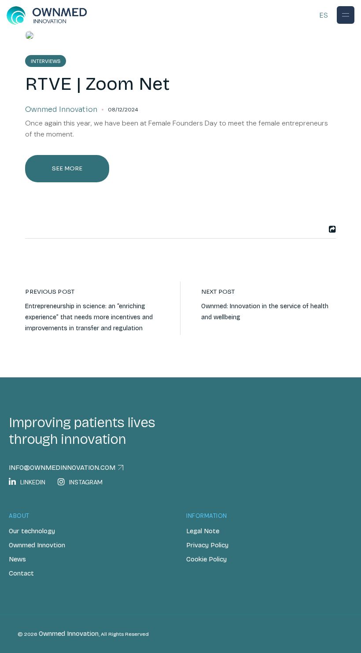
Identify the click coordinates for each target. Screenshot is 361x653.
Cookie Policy (206, 559)
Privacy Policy (207, 545)
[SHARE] (331, 229)
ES (324, 15)
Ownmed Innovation (69, 634)
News (17, 559)
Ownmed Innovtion (37, 545)
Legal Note (202, 531)
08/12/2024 (123, 109)
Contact (21, 573)
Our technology (32, 531)
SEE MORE (67, 168)
